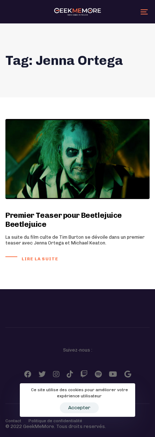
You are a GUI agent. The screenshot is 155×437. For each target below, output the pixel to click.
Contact (13, 420)
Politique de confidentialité (55, 420)
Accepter (79, 408)
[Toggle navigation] (124, 11)
